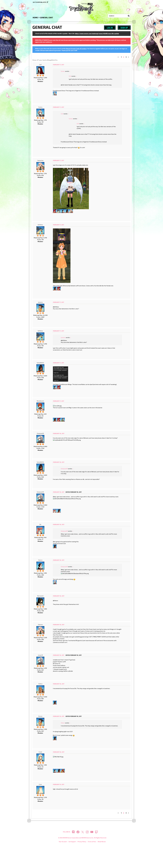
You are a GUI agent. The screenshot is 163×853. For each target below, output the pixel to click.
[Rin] (55, 510)
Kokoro (40, 560)
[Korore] (40, 722)
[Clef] (40, 70)
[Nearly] (63, 770)
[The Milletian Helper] (37, 235)
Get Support (72, 841)
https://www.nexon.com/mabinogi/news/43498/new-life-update (97, 33)
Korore (40, 716)
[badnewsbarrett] (55, 211)
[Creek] (40, 757)
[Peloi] (63, 419)
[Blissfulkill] (55, 582)
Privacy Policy (82, 841)
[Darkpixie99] (40, 439)
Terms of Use (92, 841)
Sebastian (40, 160)
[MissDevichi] (40, 406)
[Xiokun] (40, 689)
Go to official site (39, 2)
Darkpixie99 (40, 433)
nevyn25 (40, 655)
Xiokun (40, 684)
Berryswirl (40, 596)
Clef (40, 64)
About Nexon (102, 841)
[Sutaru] (55, 93)
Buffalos (40, 224)
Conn (40, 784)
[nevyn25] (40, 661)
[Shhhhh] (40, 118)
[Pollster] (43, 373)
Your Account (63, 841)
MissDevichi (40, 401)
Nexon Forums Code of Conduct (76, 48)
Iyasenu (40, 302)
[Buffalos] (59, 211)
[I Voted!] (37, 75)
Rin (40, 524)
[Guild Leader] (40, 606)
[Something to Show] (37, 118)
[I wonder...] (40, 75)
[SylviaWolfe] (67, 211)
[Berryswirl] (40, 601)
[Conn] (40, 790)
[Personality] (43, 75)
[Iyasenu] (40, 308)
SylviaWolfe (40, 362)
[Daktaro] (71, 211)
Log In (110, 27)
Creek (40, 752)
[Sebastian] (40, 166)
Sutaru (63, 71)
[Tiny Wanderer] (43, 411)
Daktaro (40, 624)
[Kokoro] (63, 211)
